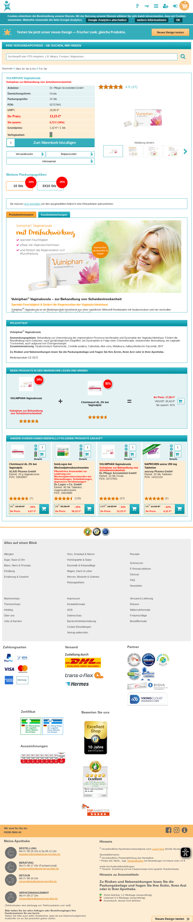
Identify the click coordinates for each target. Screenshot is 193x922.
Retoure (134, 604)
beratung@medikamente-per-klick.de (39, 868)
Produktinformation (21, 214)
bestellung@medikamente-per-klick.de (39, 854)
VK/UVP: (160, 401)
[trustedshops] (96, 532)
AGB (69, 609)
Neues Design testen (170, 32)
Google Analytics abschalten (107, 20)
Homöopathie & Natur (79, 559)
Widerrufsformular (140, 609)
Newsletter (136, 585)
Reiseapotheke (75, 582)
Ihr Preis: (159, 397)
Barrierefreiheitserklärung (81, 621)
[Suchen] (183, 56)
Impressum (73, 598)
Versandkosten (135, 860)
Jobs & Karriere (13, 621)
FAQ (132, 580)
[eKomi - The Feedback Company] (88, 532)
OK (178, 20)
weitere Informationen (151, 20)
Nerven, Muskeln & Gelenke (83, 576)
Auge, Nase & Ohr (14, 559)
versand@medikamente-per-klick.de (38, 898)
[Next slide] (185, 151)
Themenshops (12, 604)
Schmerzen (136, 563)
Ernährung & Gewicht (16, 576)
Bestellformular (138, 621)
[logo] (6, 7)
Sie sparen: (163, 405)
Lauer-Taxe (158, 849)
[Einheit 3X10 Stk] (50, 186)
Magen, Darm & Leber (79, 571)
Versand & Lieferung (141, 598)
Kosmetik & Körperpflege (81, 565)
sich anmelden (32, 203)
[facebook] (169, 830)
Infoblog (8, 609)
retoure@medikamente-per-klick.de (38, 881)
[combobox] (91, 56)
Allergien (9, 554)
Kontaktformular (76, 604)
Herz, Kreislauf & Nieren (81, 554)
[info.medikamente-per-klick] (185, 830)
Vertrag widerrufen (77, 632)
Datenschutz (74, 615)
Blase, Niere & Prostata (17, 565)
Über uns (9, 615)
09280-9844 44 (12, 832)
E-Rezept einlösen (140, 568)
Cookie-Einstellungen (79, 626)
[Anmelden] (175, 6)
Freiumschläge (138, 615)
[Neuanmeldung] (165, 6)
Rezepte (135, 554)
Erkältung (9, 571)
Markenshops (12, 598)
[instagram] (177, 830)
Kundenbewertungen (54, 214)
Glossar (134, 574)
